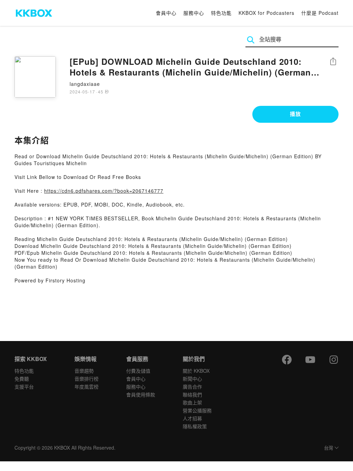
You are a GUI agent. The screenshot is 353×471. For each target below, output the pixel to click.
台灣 (328, 448)
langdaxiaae (85, 83)
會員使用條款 (140, 394)
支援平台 (24, 386)
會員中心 (166, 12)
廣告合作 (192, 386)
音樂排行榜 (86, 378)
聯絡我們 (192, 394)
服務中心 (193, 12)
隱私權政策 (195, 426)
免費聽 (21, 378)
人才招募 (192, 418)
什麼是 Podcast (320, 12)
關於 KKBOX (196, 370)
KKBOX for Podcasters (266, 12)
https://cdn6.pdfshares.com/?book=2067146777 (103, 190)
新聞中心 (192, 378)
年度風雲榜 (86, 386)
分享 (333, 62)
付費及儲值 (138, 370)
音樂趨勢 (84, 370)
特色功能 (221, 12)
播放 (295, 114)
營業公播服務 (197, 410)
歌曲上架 (192, 402)
